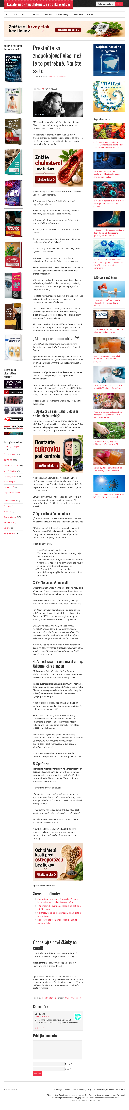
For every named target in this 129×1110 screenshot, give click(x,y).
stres (73, 998)
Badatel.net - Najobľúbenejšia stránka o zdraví (38, 4)
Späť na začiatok (11, 1089)
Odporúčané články (12, 492)
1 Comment (62, 76)
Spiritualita (8, 511)
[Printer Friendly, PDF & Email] (45, 89)
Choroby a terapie (49, 998)
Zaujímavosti (9, 533)
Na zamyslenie (10, 476)
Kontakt (90, 14)
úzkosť (78, 998)
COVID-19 (8, 460)
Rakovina (48, 14)
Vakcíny (7, 528)
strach (67, 998)
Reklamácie (120, 1089)
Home (8, 14)
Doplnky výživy (10, 471)
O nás (16, 14)
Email (67, 1069)
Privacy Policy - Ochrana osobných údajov (97, 1089)
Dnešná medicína (11, 465)
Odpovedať (39, 1028)
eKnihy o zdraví (77, 14)
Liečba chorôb (36, 14)
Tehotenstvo (9, 522)
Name (67, 1064)
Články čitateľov (10, 454)
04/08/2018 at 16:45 (42, 1016)
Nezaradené (9, 487)
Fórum (24, 14)
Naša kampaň (9, 481)
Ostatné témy (9, 500)
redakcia (51, 76)
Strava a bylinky (62, 14)
